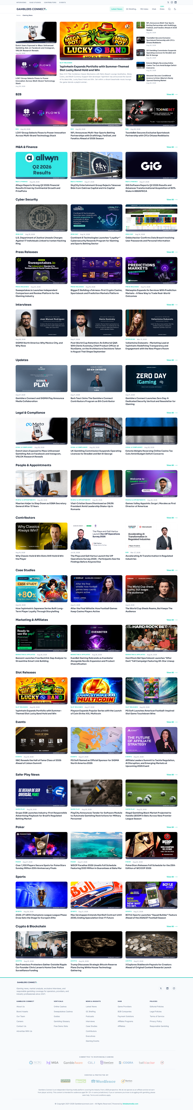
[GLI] (91, 1062)
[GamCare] (106, 1062)
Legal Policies (155, 1011)
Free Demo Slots (61, 1026)
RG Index (144, 9)
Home (18, 15)
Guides (57, 1016)
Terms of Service (157, 1016)
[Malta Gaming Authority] (52, 1062)
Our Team (21, 1016)
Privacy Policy (156, 1021)
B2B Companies (124, 1011)
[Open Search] (169, 9)
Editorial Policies (157, 1006)
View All (170, 94)
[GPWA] (65, 1081)
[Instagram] (172, 2)
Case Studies (35, 2)
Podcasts (90, 1016)
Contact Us (21, 1026)
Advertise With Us (24, 1031)
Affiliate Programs (125, 1021)
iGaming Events (92, 1041)
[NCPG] (35, 1062)
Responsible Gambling (159, 1026)
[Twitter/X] (168, 2)
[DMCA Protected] (81, 1081)
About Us (21, 1006)
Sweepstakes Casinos (63, 1011)
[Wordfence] (103, 1081)
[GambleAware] (73, 1062)
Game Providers (124, 1006)
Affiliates (121, 1026)
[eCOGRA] (126, 1062)
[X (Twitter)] (160, 988)
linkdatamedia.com (130, 1104)
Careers (20, 1021)
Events (62, 2)
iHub (154, 9)
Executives (90, 1036)
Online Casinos (60, 1006)
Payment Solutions (126, 1016)
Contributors (50, 2)
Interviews (21, 2)
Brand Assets (22, 1011)
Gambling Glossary (62, 1021)
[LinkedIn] (175, 2)
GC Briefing (131, 9)
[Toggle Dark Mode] (175, 9)
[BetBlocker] (147, 1062)
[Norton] (126, 1081)
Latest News (116, 9)
